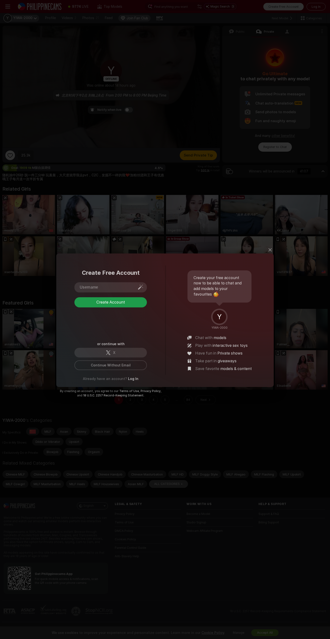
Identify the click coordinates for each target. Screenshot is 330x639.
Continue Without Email (111, 365)
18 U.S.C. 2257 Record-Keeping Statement (113, 395)
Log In (133, 379)
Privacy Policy (151, 391)
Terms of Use (129, 391)
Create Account (110, 322)
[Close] (270, 249)
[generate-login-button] (140, 287)
